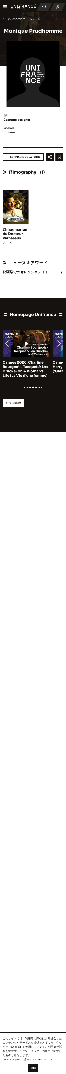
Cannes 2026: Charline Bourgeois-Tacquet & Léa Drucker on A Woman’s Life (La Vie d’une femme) (25, 369)
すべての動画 (13, 402)
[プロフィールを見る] (57, 7)
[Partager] (50, 157)
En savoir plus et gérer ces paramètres (27, 1059)
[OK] (33, 1068)
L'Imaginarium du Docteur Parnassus (16, 233)
